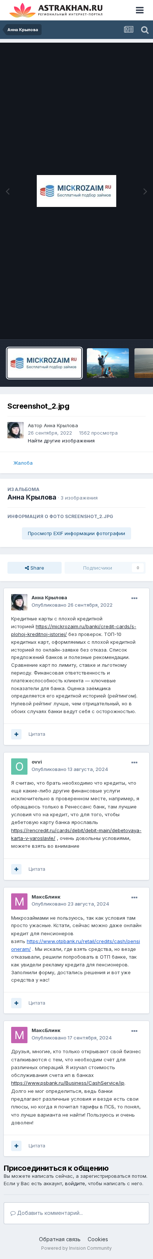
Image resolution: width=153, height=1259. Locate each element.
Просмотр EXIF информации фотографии (76, 533)
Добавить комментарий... (49, 1213)
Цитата (37, 734)
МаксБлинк (46, 897)
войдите (75, 1183)
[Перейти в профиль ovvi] (19, 766)
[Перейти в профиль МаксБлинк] (19, 901)
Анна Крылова (61, 425)
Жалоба (23, 463)
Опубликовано (72, 605)
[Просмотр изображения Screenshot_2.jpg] (44, 363)
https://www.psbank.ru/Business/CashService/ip (67, 1083)
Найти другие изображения (61, 441)
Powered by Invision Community (76, 1248)
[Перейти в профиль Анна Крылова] (15, 430)
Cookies (98, 1239)
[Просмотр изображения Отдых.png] (108, 363)
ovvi (37, 762)
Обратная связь (60, 1239)
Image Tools (122, 326)
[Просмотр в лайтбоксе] (76, 191)
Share (36, 568)
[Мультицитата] (16, 734)
